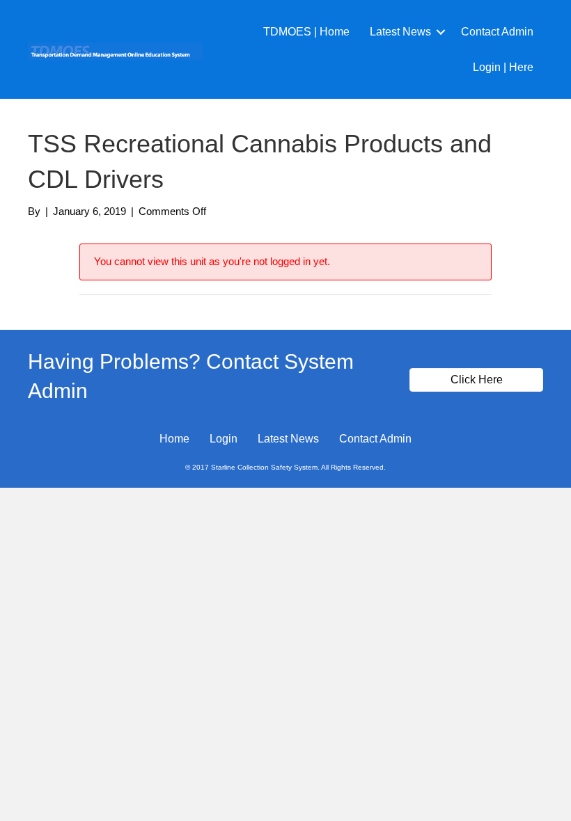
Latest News (400, 32)
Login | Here (503, 67)
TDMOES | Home (306, 32)
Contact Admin (497, 32)
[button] (441, 31)
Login (223, 439)
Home (174, 439)
